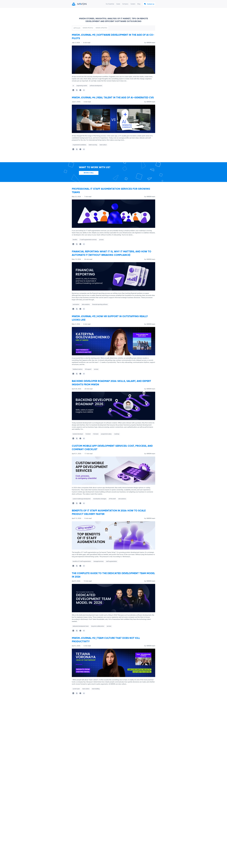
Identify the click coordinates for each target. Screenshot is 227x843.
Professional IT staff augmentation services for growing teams (111, 191)
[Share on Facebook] (80, 90)
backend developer (78, 434)
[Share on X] (76, 90)
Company (125, 4)
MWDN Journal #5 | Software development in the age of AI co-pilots (113, 37)
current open (76, 688)
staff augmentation (111, 561)
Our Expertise (110, 4)
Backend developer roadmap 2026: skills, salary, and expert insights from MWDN (111, 383)
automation (76, 304)
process (101, 239)
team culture (103, 144)
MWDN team (151, 42)
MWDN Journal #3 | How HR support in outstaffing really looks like (110, 318)
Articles (77, 28)
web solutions (122, 498)
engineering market (82, 85)
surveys (96, 369)
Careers (133, 4)
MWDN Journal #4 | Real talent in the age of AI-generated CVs (113, 97)
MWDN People (88, 28)
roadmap (116, 434)
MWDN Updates (101, 28)
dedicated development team (81, 626)
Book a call (89, 173)
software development (96, 85)
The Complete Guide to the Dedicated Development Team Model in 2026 (113, 575)
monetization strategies (99, 498)
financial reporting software (100, 304)
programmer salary (106, 434)
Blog (138, 4)
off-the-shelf (112, 498)
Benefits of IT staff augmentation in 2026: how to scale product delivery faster (109, 512)
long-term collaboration (97, 626)
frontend (88, 434)
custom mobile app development (82, 498)
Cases (118, 4)
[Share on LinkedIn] (73, 90)
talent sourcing (93, 144)
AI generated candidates (79, 144)
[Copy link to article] (83, 90)
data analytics (86, 304)
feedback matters (77, 369)
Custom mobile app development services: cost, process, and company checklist (112, 448)
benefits (75, 239)
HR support (88, 369)
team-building (95, 688)
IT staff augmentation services (88, 239)
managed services (98, 561)
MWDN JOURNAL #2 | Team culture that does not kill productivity (106, 640)
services (109, 626)
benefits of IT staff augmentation (82, 561)
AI (73, 85)
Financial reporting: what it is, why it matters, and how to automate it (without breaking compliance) (111, 253)
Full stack (95, 434)
